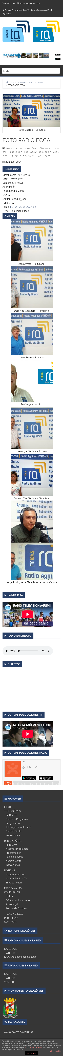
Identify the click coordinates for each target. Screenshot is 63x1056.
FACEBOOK (10, 949)
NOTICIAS (9, 870)
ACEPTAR (31, 1053)
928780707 (10, 3)
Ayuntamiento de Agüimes (18, 1032)
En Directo (11, 815)
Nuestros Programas (17, 819)
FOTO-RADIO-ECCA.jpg (23, 207)
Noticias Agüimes (15, 874)
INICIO (7, 807)
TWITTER (9, 953)
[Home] (7, 82)
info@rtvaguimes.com (30, 3)
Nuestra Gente (13, 831)
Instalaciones (13, 835)
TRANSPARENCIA (13, 914)
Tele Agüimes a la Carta (18, 827)
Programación (13, 823)
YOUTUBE (9, 982)
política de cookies (33, 1047)
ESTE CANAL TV (13, 888)
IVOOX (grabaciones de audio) (20, 956)
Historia (10, 896)
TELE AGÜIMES (12, 811)
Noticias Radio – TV (16, 878)
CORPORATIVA (12, 892)
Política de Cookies (16, 908)
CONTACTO (10, 922)
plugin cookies (55, 1051)
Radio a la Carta (14, 857)
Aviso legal (12, 904)
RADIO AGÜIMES (13, 841)
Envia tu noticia (14, 882)
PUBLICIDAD (11, 918)
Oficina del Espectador (18, 900)
